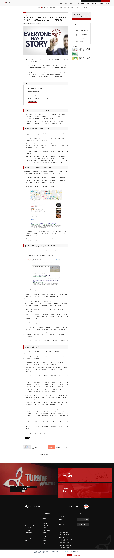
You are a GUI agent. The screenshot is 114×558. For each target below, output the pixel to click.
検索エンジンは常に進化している (82, 31)
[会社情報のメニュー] (103, 3)
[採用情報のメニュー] (109, 3)
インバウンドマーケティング (29, 23)
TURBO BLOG (45, 7)
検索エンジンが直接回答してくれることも (82, 38)
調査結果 (53, 296)
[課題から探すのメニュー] (75, 3)
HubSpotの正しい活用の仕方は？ (38, 434)
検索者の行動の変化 (80, 41)
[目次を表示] (66, 83)
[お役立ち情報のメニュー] (97, 3)
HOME (39, 7)
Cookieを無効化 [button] (77, 555)
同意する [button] (69, 555)
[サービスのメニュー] (67, 3)
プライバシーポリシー (65, 551)
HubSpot (38, 23)
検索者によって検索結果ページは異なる (82, 35)
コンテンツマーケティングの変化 (82, 27)
